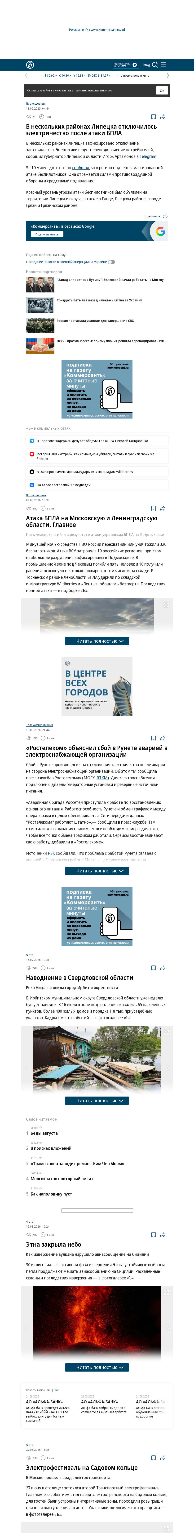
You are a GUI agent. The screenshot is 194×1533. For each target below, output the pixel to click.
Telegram (148, 156)
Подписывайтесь (47, 234)
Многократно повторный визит (62, 1178)
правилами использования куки (93, 90)
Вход (146, 65)
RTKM (102, 778)
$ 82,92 (49, 75)
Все (56, 1445)
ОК (162, 90)
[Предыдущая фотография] (26, 1068)
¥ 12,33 (78, 75)
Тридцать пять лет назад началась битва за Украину (99, 300)
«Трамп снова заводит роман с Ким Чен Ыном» (77, 1163)
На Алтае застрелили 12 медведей (64, 484)
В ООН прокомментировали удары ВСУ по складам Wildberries (85, 471)
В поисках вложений (51, 1148)
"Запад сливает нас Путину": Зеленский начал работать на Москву (110, 279)
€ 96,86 (64, 75)
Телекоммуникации (39, 725)
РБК (51, 853)
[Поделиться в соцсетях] (163, 116)
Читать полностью (97, 641)
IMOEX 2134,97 (98, 75)
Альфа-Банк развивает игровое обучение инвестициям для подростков (159, 1467)
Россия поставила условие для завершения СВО (95, 320)
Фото (30, 955)
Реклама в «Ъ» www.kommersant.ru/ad (97, 29)
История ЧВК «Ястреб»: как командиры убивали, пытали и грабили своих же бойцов (95, 456)
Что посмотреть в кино (133, 75)
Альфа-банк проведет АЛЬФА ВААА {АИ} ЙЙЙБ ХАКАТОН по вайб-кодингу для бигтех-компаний (48, 1469)
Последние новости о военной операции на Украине (66, 261)
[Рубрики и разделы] (163, 64)
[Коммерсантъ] (30, 65)
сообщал (80, 167)
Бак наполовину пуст (51, 1194)
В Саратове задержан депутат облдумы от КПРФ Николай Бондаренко (92, 440)
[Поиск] (155, 64)
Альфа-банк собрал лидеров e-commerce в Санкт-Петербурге (104, 1465)
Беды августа (44, 1133)
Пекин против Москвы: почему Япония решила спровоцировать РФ (110, 341)
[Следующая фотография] (168, 1068)
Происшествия (36, 103)
